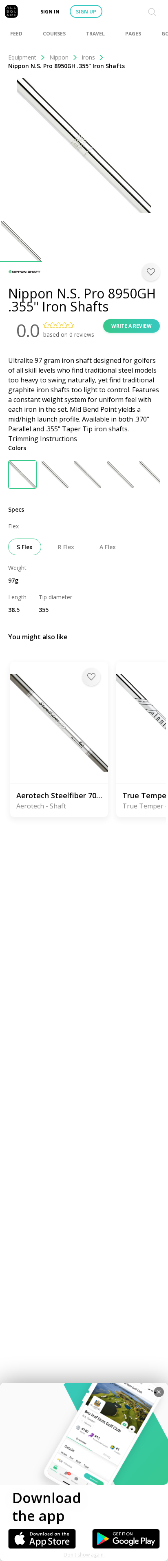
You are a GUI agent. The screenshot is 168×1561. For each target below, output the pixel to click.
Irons (88, 57)
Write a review (131, 325)
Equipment (22, 57)
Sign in (50, 11)
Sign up (86, 11)
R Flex (66, 547)
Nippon (59, 57)
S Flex (25, 547)
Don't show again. (84, 1554)
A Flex (107, 547)
